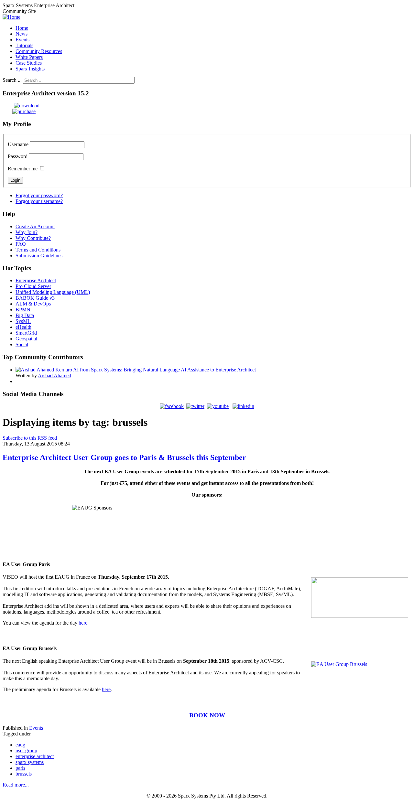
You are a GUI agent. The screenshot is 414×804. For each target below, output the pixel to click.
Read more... (16, 785)
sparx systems (30, 762)
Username (18, 144)
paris (20, 768)
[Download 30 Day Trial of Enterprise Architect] (21, 105)
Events (36, 728)
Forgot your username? (39, 201)
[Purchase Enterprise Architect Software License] (19, 111)
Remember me (23, 168)
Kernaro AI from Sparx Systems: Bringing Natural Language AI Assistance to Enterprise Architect (155, 369)
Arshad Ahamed (54, 375)
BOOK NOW (207, 715)
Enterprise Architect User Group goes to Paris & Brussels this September (124, 457)
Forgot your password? (39, 195)
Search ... (12, 80)
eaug (20, 744)
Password (17, 156)
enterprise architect (35, 756)
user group (26, 750)
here (83, 623)
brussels (24, 774)
